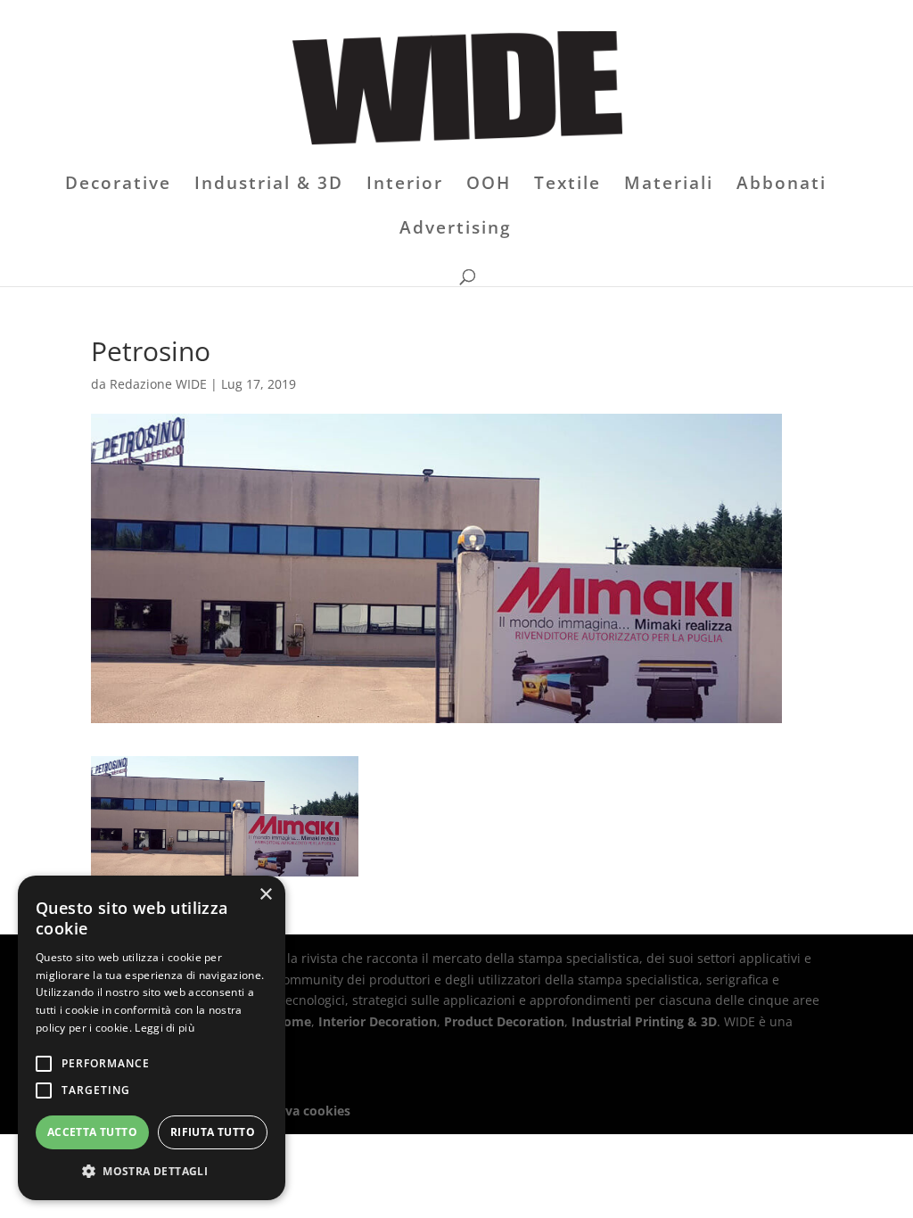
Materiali (668, 185)
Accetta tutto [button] (92, 1132)
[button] (151, 1171)
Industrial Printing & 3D (644, 1021)
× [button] (265, 894)
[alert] (151, 1038)
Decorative (118, 185)
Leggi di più (164, 1027)
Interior (404, 185)
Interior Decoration (377, 1021)
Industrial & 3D (268, 185)
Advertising (455, 230)
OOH (488, 185)
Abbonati (781, 185)
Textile (567, 185)
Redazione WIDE (158, 383)
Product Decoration (504, 1021)
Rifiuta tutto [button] (212, 1132)
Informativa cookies (288, 1110)
